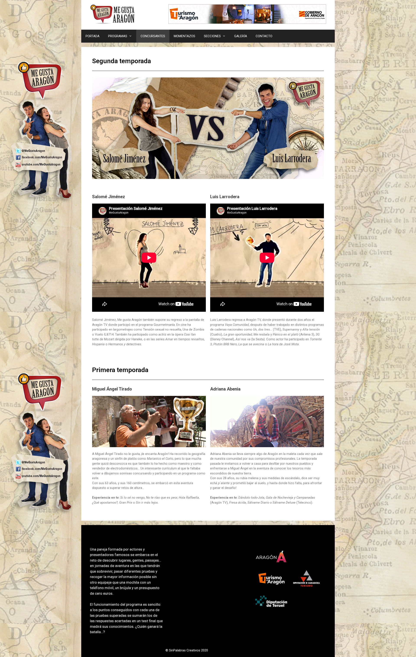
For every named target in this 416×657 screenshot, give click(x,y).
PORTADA (92, 36)
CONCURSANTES (153, 36)
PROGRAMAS (117, 36)
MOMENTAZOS (184, 36)
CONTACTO (264, 36)
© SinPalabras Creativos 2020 (187, 650)
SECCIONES (212, 36)
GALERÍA (240, 36)
